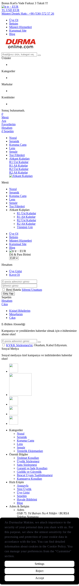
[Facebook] (13, 371)
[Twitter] (13, 423)
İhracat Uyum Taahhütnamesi (35, 475)
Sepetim (22, 496)
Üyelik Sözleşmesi (28, 461)
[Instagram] (20, 394)
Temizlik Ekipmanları (30, 451)
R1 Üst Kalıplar (18, 162)
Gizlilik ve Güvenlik (29, 471)
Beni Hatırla (14, 289)
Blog (12, 34)
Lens (12, 148)
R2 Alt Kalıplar (18, 172)
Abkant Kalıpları (19, 158)
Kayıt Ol (14, 274)
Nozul (13, 137)
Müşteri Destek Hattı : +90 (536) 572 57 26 (28, 13)
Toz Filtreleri (17, 155)
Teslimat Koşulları (28, 457)
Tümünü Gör (25, 227)
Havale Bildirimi (27, 499)
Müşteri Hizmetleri (20, 27)
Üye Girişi (15, 271)
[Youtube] (13, 404)
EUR (16, 10)
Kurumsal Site (17, 30)
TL (4, 10)
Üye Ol (13, 20)
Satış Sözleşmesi (27, 464)
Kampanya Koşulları (29, 478)
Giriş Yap (8, 293)
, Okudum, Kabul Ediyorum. (36, 345)
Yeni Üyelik (24, 489)
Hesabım (7, 300)
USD (9, 10)
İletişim (13, 23)
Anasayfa (22, 485)
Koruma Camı (17, 144)
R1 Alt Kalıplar (18, 165)
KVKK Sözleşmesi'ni (19, 345)
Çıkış (5, 304)
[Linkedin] (13, 414)
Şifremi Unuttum (32, 289)
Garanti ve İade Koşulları (32, 468)
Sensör (13, 151)
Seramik (14, 141)
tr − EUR (12, 6)
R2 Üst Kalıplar (18, 169)
